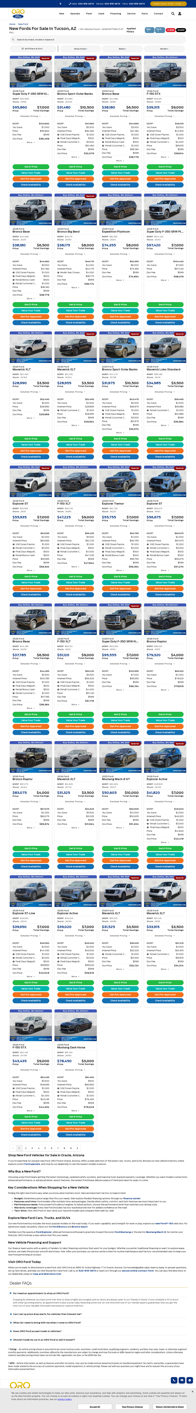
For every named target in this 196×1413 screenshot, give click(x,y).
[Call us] (174, 1380)
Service (131, 14)
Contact (158, 14)
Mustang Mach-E (156, 1232)
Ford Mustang (123, 1232)
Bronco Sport (80, 1227)
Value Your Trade (30, 173)
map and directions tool (47, 1274)
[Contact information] (190, 1380)
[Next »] (77, 1148)
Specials (75, 14)
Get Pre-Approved (31, 179)
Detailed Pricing (29, 116)
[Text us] (182, 1380)
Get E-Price (30, 167)
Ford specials (32, 1164)
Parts (145, 14)
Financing (115, 14)
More (29, 142)
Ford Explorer (44, 1232)
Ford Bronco (60, 1227)
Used (101, 14)
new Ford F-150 (164, 1223)
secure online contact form (138, 1271)
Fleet (89, 14)
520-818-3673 (87, 1271)
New (61, 14)
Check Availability (31, 185)
